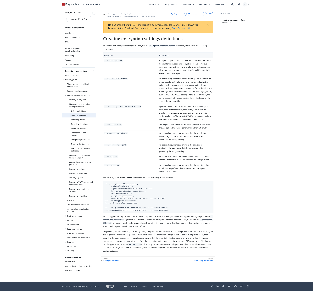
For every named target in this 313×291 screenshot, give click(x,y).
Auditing (70, 251)
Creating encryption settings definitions (233, 21)
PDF (210, 14)
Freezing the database (80, 144)
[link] (70, 4)
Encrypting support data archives (79, 190)
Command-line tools (73, 37)
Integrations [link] (171, 4)
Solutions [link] (204, 4)
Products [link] (154, 4)
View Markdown (197, 14)
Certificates (69, 33)
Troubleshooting (72, 64)
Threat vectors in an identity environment (78, 85)
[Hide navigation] (93, 13)
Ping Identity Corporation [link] (88, 286)
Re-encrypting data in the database (81, 149)
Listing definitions (78, 111)
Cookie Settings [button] (157, 286)
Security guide (71, 80)
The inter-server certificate (78, 205)
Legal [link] (125, 286)
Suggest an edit (179, 14)
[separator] (96, 145)
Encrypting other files (78, 196)
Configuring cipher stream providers (80, 163)
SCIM (67, 42)
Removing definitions (79, 119)
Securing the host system (77, 91)
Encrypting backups (77, 169)
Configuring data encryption (78, 95)
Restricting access (74, 216)
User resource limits (75, 233)
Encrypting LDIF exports (79, 173)
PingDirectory (73, 12)
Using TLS (71, 200)
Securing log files (76, 178)
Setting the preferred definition (80, 134)
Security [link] (144, 286)
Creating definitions (79, 115)
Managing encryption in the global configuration (80, 156)
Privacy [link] (134, 286)
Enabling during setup (78, 100)
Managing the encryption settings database (79, 105)
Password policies (74, 229)
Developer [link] (188, 4)
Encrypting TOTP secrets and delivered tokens (81, 183)
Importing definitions (79, 128)
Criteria (70, 220)
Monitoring (69, 55)
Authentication (73, 224)
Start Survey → (180, 28)
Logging (70, 242)
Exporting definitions (79, 124)
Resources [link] (221, 4)
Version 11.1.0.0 (78, 19)
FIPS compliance (71, 75)
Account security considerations (80, 237)
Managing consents (73, 270)
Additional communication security (78, 210)
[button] (246, 4)
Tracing (68, 60)
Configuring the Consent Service (78, 266)
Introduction (70, 262)
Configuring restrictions (80, 139)
